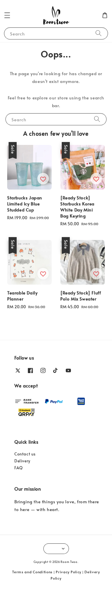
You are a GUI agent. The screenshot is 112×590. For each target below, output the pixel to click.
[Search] (98, 33)
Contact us (25, 454)
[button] (7, 15)
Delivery (22, 461)
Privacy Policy (68, 571)
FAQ (18, 467)
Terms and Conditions (32, 571)
